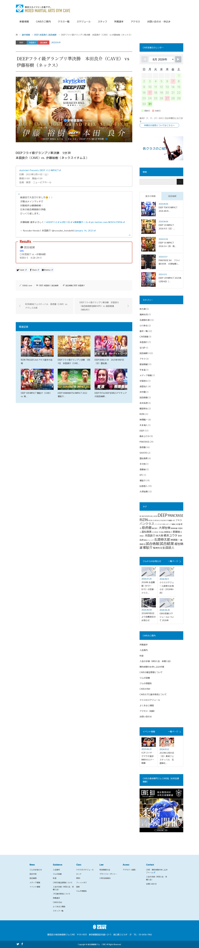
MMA (78, 878)
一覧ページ (173, 561)
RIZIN (142, 414)
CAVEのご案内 (43, 21)
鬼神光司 (144, 314)
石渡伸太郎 (145, 319)
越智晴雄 (144, 364)
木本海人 (144, 425)
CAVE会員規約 (105, 878)
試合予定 (33, 874)
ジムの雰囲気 (146, 683)
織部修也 (144, 408)
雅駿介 (143, 480)
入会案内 (144, 650)
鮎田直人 (144, 485)
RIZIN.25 (158, 520)
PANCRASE (144, 441)
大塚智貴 (144, 491)
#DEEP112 (51, 222)
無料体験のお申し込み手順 (152, 666)
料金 (142, 655)
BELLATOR (153, 516)
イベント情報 (35, 886)
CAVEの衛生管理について (151, 672)
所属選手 (119, 21)
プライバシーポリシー (108, 874)
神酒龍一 (144, 419)
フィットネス (81, 882)
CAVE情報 (144, 336)
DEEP (21, 42)
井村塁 (143, 391)
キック (78, 874)
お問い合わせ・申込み (158, 21)
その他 (143, 463)
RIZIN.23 (151, 520)
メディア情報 (146, 375)
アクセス (135, 21)
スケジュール (84, 21)
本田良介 (32, 42)
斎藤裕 (143, 469)
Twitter (18, 944)
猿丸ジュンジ (149, 540)
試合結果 (43, 42)
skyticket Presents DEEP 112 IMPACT (39, 170)
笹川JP (142, 347)
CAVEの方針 (145, 688)
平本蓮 (143, 369)
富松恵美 (144, 458)
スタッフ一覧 (58, 910)
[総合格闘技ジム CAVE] (43, 8)
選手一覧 (144, 331)
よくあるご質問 (147, 705)
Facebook (22, 944)
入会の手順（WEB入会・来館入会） (156, 661)
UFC (141, 474)
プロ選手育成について (61, 893)
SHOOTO (143, 452)
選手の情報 (150, 196)
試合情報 (69, 285)
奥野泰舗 (174, 528)
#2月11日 (65, 222)
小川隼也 (144, 325)
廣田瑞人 (144, 386)
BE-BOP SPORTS (145, 516)
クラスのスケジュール (150, 699)
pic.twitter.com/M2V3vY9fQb (107, 222)
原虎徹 (143, 447)
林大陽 (143, 308)
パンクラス (147, 523)
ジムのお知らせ (36, 869)
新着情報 (24, 21)
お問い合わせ (146, 716)
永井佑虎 (144, 402)
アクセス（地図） (148, 710)
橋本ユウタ (145, 436)
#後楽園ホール (80, 222)
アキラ (143, 358)
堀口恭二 (155, 528)
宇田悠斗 (144, 380)
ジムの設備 (145, 677)
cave (30, 285)
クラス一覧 (63, 21)
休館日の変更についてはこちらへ (159, 125)
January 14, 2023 (84, 230)
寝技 (78, 886)
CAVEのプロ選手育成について (153, 694)
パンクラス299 (160, 524)
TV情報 (169, 520)
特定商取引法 (105, 869)
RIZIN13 (164, 520)
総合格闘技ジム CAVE (97, 944)
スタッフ (102, 21)
